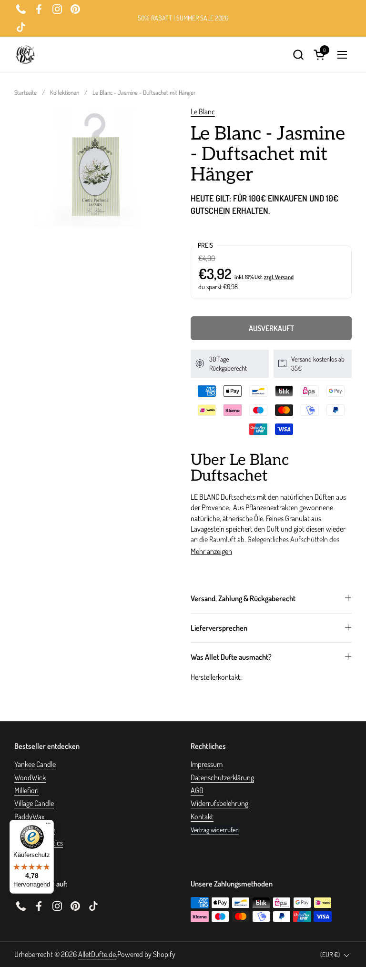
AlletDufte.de (97, 954)
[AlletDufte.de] (25, 54)
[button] (298, 54)
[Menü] (48, 825)
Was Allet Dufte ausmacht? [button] (231, 657)
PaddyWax (29, 816)
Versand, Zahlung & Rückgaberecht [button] (243, 598)
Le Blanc (203, 111)
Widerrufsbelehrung (219, 803)
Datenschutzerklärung (222, 777)
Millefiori (26, 790)
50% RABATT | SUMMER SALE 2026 (183, 17)
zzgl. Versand (279, 277)
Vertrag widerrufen (215, 830)
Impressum (207, 764)
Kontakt (202, 816)
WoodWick (30, 777)
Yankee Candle (35, 764)
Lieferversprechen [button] (219, 628)
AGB (197, 790)
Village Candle (34, 803)
